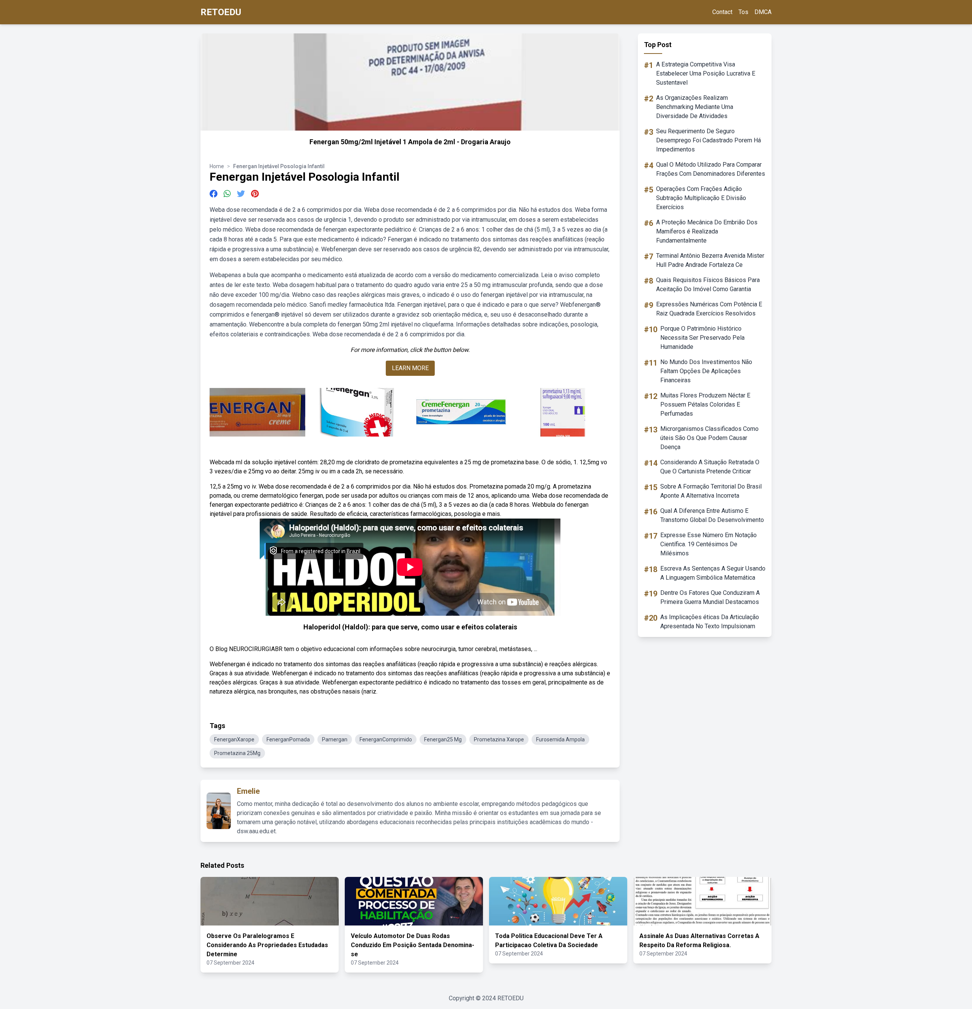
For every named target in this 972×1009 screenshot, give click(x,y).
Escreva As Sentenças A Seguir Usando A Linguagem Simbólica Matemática (712, 573)
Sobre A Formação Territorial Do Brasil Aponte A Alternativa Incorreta (711, 491)
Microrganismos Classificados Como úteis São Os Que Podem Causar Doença (709, 438)
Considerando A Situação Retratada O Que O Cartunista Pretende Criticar (709, 467)
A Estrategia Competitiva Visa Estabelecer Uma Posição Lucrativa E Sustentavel (705, 73)
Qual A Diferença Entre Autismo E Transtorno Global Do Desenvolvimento (712, 515)
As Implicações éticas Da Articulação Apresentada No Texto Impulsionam (709, 621)
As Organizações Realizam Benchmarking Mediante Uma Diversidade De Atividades (694, 107)
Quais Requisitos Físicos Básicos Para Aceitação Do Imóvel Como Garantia (708, 284)
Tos (743, 12)
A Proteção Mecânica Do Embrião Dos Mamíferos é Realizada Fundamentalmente (706, 231)
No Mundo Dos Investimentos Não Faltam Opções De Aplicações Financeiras (706, 371)
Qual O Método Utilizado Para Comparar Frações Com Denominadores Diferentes (710, 169)
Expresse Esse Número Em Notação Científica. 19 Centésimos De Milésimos (708, 544)
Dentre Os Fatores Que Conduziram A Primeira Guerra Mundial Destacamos (710, 597)
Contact (722, 12)
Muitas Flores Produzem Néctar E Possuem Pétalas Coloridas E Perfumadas (705, 404)
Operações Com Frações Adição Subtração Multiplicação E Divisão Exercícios (701, 198)
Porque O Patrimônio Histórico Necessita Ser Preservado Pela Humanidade (702, 337)
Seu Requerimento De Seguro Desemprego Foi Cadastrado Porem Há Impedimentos (708, 140)
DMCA (763, 12)
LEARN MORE (410, 368)
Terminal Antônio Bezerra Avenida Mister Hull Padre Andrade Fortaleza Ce (710, 260)
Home (217, 166)
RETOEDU (220, 12)
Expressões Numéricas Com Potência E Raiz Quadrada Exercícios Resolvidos (709, 309)
